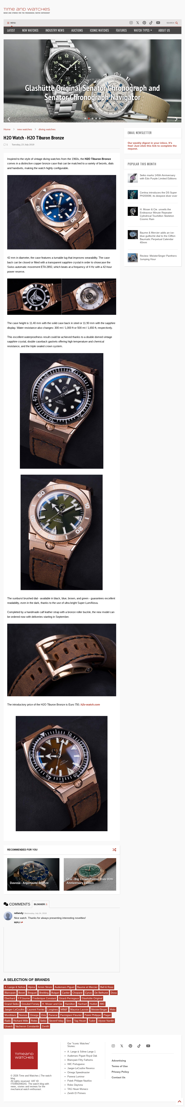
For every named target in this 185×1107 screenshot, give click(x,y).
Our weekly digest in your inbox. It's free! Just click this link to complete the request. (152, 145)
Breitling (44, 992)
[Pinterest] (144, 23)
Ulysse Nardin (106, 1020)
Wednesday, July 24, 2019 (35, 913)
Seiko (43, 1020)
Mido (112, 1009)
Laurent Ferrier (36, 1009)
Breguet (32, 992)
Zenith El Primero (76, 1093)
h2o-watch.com (90, 704)
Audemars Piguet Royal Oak (82, 1055)
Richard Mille (20, 1020)
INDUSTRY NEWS (55, 30)
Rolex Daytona (75, 1085)
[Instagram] (131, 23)
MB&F (64, 1009)
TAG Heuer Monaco (77, 1089)
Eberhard (10, 998)
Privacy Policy (120, 1071)
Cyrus (88, 992)
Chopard (77, 992)
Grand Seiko (12, 1003)
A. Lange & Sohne (15, 987)
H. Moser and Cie (52, 1003)
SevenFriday (56, 1020)
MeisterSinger (99, 1009)
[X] (137, 23)
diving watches (47, 129)
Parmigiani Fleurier (71, 1015)
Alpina (31, 987)
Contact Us (118, 1077)
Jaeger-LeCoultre (15, 1009)
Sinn (68, 1020)
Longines (52, 1009)
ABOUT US (164, 30)
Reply (17, 922)
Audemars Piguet (64, 987)
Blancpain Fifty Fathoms (80, 1060)
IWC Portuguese (76, 1064)
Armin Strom (45, 987)
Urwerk (9, 1026)
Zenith (45, 1026)
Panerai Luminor (75, 1076)
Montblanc (10, 1015)
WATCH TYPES (141, 30)
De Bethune (101, 992)
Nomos (23, 1015)
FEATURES (121, 30)
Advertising (119, 1060)
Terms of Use (120, 1066)
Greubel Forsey (30, 1003)
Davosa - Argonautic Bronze (29, 882)
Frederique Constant (44, 998)
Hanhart (82, 1003)
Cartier (66, 992)
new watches (24, 129)
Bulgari (55, 992)
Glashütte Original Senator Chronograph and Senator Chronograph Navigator (92, 92)
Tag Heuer (80, 1020)
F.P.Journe (24, 998)
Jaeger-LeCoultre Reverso (80, 1068)
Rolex (34, 1020)
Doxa (114, 992)
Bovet (21, 992)
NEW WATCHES (30, 30)
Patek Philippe (93, 1015)
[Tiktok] (151, 23)
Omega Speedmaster (78, 1072)
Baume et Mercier (87, 987)
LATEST (11, 30)
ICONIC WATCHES (99, 30)
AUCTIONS (77, 30)
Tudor (92, 1020)
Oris (43, 1015)
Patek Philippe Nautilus (79, 1080)
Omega (34, 1015)
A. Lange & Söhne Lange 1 (81, 1051)
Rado (8, 1020)
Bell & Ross (106, 987)
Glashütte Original (92, 998)
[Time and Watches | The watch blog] (27, 12)
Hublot (93, 1003)
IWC (102, 1003)
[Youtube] (158, 23)
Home (7, 129)
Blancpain (10, 992)
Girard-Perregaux (69, 998)
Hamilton (70, 1003)
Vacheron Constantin (27, 1026)
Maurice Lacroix (79, 1009)
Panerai (53, 1015)
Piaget (107, 1015)
